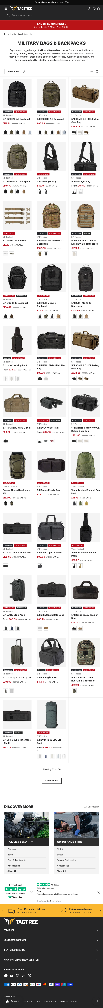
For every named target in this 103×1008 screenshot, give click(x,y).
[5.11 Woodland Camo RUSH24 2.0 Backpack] (85, 652)
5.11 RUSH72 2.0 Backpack (16, 181)
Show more (51, 780)
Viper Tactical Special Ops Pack (85, 492)
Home (6, 34)
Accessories (14, 865)
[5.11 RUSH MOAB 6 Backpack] (51, 277)
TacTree (14, 997)
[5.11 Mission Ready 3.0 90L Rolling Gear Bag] (85, 402)
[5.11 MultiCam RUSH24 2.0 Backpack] (51, 215)
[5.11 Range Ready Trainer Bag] (85, 589)
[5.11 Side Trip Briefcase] (51, 527)
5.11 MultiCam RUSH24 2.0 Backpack (50, 242)
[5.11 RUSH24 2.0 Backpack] (17, 93)
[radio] (5, 132)
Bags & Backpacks (17, 860)
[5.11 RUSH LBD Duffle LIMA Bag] (51, 340)
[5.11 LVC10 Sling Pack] (17, 589)
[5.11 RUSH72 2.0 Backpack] (17, 156)
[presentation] (29, 132)
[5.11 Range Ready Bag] (51, 465)
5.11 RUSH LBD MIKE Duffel (16, 427)
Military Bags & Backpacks (22, 34)
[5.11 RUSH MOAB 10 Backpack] (85, 277)
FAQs (38, 1001)
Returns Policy (50, 1001)
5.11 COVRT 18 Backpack (15, 303)
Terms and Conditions (69, 1001)
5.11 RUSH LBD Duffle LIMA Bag (51, 367)
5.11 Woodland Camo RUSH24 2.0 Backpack (83, 679)
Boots (10, 854)
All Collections (91, 806)
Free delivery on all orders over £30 (51, 2)
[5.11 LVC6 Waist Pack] (51, 402)
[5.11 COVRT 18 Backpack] (17, 277)
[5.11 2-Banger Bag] (51, 156)
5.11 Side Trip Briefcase (49, 552)
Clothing (12, 849)
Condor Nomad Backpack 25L (16, 492)
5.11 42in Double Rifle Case (17, 552)
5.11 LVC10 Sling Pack (14, 615)
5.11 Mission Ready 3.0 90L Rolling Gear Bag (85, 429)
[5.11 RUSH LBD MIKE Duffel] (17, 402)
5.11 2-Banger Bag (46, 181)
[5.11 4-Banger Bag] (85, 156)
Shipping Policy (26, 1001)
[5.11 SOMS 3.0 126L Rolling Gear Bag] (85, 340)
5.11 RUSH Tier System (14, 240)
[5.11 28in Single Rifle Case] (51, 589)
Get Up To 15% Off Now (44, 27)
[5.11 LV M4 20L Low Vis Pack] (51, 714)
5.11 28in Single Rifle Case (50, 615)
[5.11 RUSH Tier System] (17, 215)
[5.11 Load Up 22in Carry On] (17, 652)
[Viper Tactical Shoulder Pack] (85, 527)
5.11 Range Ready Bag (48, 490)
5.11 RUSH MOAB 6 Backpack (46, 305)
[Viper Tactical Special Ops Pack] (85, 465)
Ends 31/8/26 (62, 27)
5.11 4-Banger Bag (80, 181)
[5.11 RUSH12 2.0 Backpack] (51, 93)
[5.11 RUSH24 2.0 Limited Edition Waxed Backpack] (85, 215)
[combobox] (51, 15)
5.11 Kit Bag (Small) (47, 677)
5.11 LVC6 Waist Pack (48, 427)
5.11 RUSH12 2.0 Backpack (50, 119)
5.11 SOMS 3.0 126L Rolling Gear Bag (85, 367)
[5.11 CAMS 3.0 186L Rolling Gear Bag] (85, 93)
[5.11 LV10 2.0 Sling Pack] (17, 340)
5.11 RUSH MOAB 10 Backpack (81, 305)
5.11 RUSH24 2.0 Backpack (16, 119)
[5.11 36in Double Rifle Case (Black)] (17, 714)
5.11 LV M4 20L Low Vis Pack (49, 741)
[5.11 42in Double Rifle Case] (17, 527)
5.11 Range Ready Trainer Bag (84, 616)
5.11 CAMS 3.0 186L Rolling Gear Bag (85, 121)
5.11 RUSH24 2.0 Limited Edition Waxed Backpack (84, 242)
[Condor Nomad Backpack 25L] (17, 465)
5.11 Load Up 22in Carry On (17, 677)
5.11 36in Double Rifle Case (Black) (17, 741)
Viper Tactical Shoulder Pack (84, 554)
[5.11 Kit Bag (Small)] (51, 652)
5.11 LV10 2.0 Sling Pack (15, 365)
